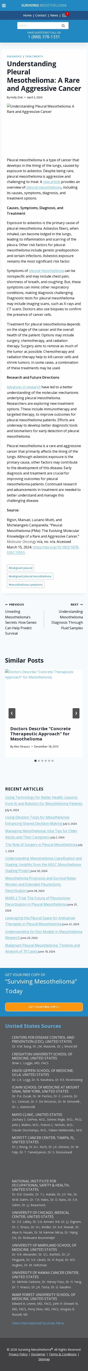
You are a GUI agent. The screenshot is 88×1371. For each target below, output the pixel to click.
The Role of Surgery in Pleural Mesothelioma (41, 844)
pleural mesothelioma (43, 187)
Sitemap (44, 1359)
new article (51, 181)
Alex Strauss (22, 746)
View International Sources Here (38, 1323)
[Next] (76, 713)
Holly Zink (16, 97)
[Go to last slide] (12, 713)
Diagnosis (14, 56)
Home (27, 15)
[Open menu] (4, 5)
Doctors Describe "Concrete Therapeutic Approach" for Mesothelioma (40, 734)
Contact (41, 15)
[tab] (35, 761)
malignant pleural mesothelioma (30, 576)
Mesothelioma (44, 5)
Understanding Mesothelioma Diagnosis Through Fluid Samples (67, 616)
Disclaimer (38, 1354)
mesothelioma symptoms (26, 585)
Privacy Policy (18, 1354)
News (54, 15)
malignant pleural (20, 568)
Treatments (34, 56)
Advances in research (24, 387)
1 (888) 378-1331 (44, 37)
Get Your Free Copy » (44, 1007)
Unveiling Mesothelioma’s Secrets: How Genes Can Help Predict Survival (21, 619)
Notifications (71, 12)
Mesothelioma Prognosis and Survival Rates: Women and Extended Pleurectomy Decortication (40, 884)
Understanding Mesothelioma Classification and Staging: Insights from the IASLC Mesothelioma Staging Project (43, 864)
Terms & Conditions (63, 1354)
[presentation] (44, 695)
